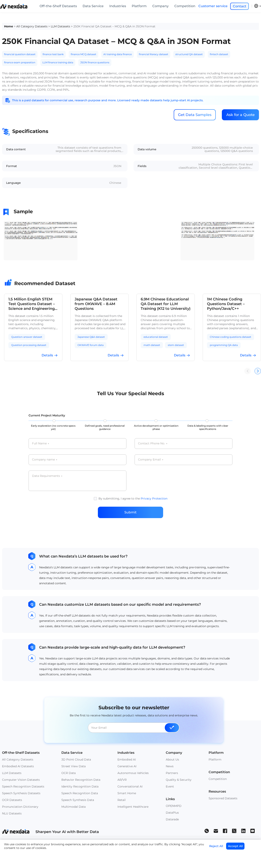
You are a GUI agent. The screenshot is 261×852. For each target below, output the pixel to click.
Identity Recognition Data (79, 786)
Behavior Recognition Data (80, 780)
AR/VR (122, 780)
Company (160, 6)
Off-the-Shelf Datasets (58, 6)
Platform (139, 6)
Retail (121, 800)
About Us (172, 759)
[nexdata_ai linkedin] (243, 830)
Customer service (213, 6)
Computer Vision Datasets (21, 780)
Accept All (235, 846)
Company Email (150, 460)
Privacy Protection (154, 498)
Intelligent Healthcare (132, 807)
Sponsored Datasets (223, 798)
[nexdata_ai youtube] (252, 830)
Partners (172, 773)
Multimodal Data (73, 807)
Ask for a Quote (240, 115)
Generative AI (126, 766)
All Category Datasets (32, 26)
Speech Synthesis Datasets (21, 793)
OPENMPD (173, 806)
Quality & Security (178, 780)
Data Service (93, 6)
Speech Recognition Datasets (23, 786)
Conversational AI (130, 786)
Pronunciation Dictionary (20, 807)
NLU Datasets (12, 813)
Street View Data (73, 766)
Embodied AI (126, 759)
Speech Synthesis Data (77, 800)
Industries (117, 6)
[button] (257, 371)
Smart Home (126, 793)
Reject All (216, 846)
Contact (239, 6)
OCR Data (68, 773)
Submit (130, 512)
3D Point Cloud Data (76, 759)
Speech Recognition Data (79, 793)
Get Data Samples (194, 115)
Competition (184, 6)
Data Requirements (47, 476)
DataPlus (172, 812)
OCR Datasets (12, 800)
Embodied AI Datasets (18, 766)
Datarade (172, 819)
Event (170, 786)
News (170, 766)
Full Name (40, 444)
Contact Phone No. (152, 444)
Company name (44, 460)
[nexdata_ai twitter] (234, 830)
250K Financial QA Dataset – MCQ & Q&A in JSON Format (114, 26)
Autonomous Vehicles (133, 773)
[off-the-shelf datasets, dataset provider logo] (13, 8)
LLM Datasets (60, 26)
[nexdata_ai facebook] (225, 830)
